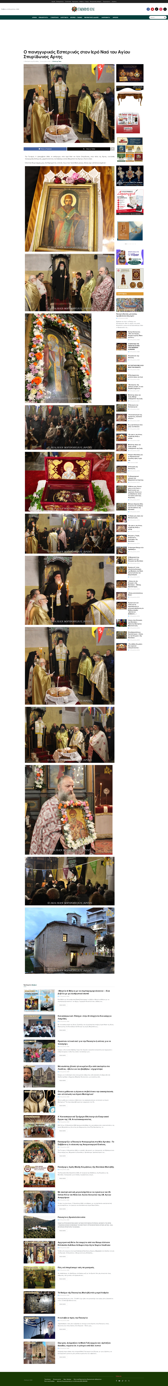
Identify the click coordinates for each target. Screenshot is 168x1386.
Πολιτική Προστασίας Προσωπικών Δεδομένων (88, 1379)
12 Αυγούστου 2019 (134, 577)
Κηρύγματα (75, 1)
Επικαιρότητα (59, 1)
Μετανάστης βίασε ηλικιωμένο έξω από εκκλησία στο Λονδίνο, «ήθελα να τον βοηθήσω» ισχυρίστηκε (84, 1067)
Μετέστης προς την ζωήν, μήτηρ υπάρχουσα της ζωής (135, 446)
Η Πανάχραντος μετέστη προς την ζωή (135, 376)
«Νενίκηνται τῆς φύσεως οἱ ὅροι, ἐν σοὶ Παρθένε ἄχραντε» (135, 386)
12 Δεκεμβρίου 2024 (45, 61)
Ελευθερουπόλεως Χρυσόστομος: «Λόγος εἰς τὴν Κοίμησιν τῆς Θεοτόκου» (135, 635)
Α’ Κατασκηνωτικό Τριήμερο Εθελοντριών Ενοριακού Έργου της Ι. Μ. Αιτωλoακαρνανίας (83, 1118)
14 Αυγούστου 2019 (134, 511)
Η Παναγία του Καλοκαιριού (133, 406)
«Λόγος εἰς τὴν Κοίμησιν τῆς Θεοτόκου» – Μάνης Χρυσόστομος (134, 584)
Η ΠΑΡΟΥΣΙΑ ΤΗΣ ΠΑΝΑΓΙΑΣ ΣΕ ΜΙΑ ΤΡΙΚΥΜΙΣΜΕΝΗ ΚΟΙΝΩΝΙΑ (134, 346)
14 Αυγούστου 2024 (134, 369)
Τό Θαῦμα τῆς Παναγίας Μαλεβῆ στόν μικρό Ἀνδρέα (83, 1292)
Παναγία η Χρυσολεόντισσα (71, 1217)
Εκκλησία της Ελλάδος (32, 61)
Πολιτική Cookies (49, 1381)
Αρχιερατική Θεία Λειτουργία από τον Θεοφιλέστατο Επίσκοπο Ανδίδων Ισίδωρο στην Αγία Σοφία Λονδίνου (84, 1243)
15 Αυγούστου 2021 (134, 391)
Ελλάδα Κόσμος (30, 991)
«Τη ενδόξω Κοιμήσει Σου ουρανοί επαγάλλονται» (135, 646)
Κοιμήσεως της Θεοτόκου (126, 310)
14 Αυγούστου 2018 (134, 589)
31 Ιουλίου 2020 (133, 462)
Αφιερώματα (106, 1)
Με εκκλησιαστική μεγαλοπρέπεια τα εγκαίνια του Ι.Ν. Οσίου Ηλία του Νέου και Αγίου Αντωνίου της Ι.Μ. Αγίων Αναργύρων (84, 1195)
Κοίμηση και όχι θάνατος (133, 356)
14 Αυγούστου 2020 (134, 440)
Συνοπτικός (68, 1)
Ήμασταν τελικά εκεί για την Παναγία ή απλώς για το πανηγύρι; (84, 1042)
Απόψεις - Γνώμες (30, 1041)
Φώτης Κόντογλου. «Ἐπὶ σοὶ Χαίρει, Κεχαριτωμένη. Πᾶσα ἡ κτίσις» (135, 334)
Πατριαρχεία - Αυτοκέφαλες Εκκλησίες (36, 1242)
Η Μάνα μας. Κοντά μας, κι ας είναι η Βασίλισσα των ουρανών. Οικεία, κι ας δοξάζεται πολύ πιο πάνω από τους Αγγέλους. (135, 491)
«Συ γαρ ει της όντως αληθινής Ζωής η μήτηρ (135, 527)
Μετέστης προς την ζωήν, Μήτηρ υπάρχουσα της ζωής (135, 397)
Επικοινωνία (57, 1379)
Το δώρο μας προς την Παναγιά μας (135, 517)
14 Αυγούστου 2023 (134, 379)
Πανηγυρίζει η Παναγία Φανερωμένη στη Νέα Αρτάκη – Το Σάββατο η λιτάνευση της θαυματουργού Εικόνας (86, 1143)
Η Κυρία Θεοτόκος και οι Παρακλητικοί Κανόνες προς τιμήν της (135, 457)
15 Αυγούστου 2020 (134, 420)
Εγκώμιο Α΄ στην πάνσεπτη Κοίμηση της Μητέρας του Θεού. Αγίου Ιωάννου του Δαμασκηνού (135, 571)
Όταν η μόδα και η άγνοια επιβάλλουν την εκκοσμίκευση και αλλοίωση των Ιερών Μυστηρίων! (85, 1093)
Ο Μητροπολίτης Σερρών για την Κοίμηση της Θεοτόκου (135, 559)
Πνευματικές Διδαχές (95, 1)
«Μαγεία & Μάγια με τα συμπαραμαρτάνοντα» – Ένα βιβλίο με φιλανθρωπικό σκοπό (84, 992)
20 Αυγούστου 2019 (134, 471)
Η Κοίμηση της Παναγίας (133, 467)
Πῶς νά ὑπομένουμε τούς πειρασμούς (76, 1267)
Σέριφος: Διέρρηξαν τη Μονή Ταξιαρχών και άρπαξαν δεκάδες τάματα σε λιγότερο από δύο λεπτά (84, 1344)
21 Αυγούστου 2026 (64, 996)
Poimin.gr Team (57, 61)
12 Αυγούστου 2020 (134, 450)
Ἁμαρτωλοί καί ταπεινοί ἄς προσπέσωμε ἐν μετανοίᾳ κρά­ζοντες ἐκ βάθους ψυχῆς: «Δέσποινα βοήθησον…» (136, 608)
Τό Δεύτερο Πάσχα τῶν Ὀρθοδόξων (136, 548)
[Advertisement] (83, 33)
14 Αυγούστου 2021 (134, 409)
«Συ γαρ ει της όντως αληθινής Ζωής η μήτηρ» (135, 436)
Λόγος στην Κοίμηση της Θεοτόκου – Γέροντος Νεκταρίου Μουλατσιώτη (135, 623)
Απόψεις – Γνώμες (84, 1)
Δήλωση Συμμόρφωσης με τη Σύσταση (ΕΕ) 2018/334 (72, 1381)
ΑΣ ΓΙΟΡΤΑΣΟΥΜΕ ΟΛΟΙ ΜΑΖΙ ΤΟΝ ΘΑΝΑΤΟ (136, 366)
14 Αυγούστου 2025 (134, 360)
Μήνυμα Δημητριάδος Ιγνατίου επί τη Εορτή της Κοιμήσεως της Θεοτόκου (135, 506)
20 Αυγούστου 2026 (64, 1021)
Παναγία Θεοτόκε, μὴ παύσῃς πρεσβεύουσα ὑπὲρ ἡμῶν (126, 315)
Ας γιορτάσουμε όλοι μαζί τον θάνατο (135, 426)
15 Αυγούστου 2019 (134, 482)
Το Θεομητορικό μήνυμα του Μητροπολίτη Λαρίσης (135, 478)
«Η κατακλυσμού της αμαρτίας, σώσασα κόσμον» (135, 416)
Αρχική (53, 1)
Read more (62, 1005)
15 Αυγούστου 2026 (122, 318)
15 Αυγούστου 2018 (134, 597)
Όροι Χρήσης (67, 1379)
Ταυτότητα (47, 1379)
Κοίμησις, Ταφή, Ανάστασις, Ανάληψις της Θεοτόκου (133, 538)
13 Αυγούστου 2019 (134, 551)
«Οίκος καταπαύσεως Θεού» (135, 594)
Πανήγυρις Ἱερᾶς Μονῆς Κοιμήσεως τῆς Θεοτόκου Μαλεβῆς (86, 1166)
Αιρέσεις (114, 1)
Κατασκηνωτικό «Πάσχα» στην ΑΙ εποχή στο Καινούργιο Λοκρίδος (84, 1017)
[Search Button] (165, 17)
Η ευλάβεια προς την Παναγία (73, 1317)
